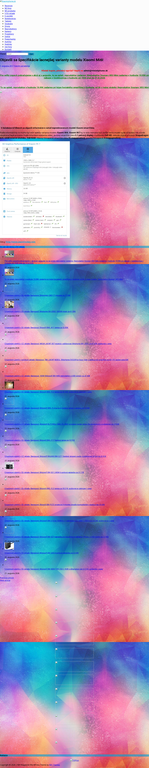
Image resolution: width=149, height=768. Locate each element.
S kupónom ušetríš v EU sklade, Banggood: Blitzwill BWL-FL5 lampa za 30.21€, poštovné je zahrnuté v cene (48, 488)
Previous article (7, 577)
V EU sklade (10, 13)
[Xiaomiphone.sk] (74, 1)
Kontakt (8, 49)
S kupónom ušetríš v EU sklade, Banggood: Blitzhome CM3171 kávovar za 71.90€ (38, 295)
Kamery (8, 31)
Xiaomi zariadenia (22, 66)
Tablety (8, 21)
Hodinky (8, 44)
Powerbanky (10, 39)
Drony (7, 26)
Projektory (9, 34)
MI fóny (8, 8)
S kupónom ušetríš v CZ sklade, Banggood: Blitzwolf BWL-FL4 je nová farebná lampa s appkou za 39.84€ (47, 408)
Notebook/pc (10, 18)
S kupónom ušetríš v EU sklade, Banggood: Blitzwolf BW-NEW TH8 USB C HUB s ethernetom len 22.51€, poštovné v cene (54, 569)
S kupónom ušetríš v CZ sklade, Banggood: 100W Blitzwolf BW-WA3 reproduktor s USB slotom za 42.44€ (47, 376)
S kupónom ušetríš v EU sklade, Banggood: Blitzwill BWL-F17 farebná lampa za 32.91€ (40, 440)
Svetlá (7, 36)
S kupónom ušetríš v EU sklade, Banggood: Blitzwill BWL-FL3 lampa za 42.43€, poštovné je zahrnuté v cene (48, 392)
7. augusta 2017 (7, 66)
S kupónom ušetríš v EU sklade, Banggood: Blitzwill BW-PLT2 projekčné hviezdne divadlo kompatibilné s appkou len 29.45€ (55, 505)
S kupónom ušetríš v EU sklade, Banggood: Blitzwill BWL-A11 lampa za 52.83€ (36, 327)
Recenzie (8, 5)
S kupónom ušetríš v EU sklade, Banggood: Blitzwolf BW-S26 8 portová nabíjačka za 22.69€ (42, 553)
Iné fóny (8, 46)
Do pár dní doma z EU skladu (12, 247)
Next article (5, 580)
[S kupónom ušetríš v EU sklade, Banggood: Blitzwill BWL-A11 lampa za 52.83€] (9, 323)
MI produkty (10, 11)
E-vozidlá (9, 16)
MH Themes (54, 765)
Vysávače (9, 23)
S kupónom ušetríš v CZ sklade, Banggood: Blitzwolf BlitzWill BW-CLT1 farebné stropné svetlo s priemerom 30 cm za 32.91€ (55, 456)
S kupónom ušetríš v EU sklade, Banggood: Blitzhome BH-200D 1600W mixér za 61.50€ (40, 311)
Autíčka (8, 41)
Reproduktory (11, 29)
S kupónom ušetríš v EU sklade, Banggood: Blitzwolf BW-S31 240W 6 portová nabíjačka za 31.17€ (44, 472)
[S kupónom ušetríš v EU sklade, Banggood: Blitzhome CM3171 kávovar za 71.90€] (9, 291)
